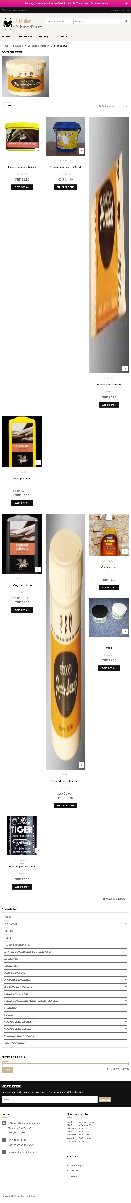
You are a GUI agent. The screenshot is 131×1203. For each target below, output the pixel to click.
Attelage (10, 924)
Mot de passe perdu (120, 10)
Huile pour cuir (22, 478)
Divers (16, 860)
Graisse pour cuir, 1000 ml (65, 166)
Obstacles (11, 965)
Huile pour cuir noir (22, 585)
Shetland (10, 1007)
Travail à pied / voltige (19, 1035)
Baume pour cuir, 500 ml (22, 166)
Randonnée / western (18, 986)
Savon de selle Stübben (65, 781)
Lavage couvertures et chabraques (27, 951)
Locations (11, 958)
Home (5, 45)
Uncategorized (14, 1042)
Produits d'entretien (38, 45)
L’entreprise (25, 36)
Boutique (45, 36)
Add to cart (109, 405)
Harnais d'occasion (17, 945)
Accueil (6, 36)
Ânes (7, 917)
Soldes (8, 1014)
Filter (7, 1069)
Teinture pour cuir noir (22, 866)
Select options (22, 187)
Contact (65, 36)
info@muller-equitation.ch (22, 1152)
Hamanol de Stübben (108, 384)
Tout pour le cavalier (18, 1021)
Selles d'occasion (16, 993)
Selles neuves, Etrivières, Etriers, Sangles (31, 1000)
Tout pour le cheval (17, 1028)
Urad (109, 647)
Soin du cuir (22, 160)
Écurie (8, 938)
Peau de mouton (15, 972)
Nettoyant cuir (109, 567)
